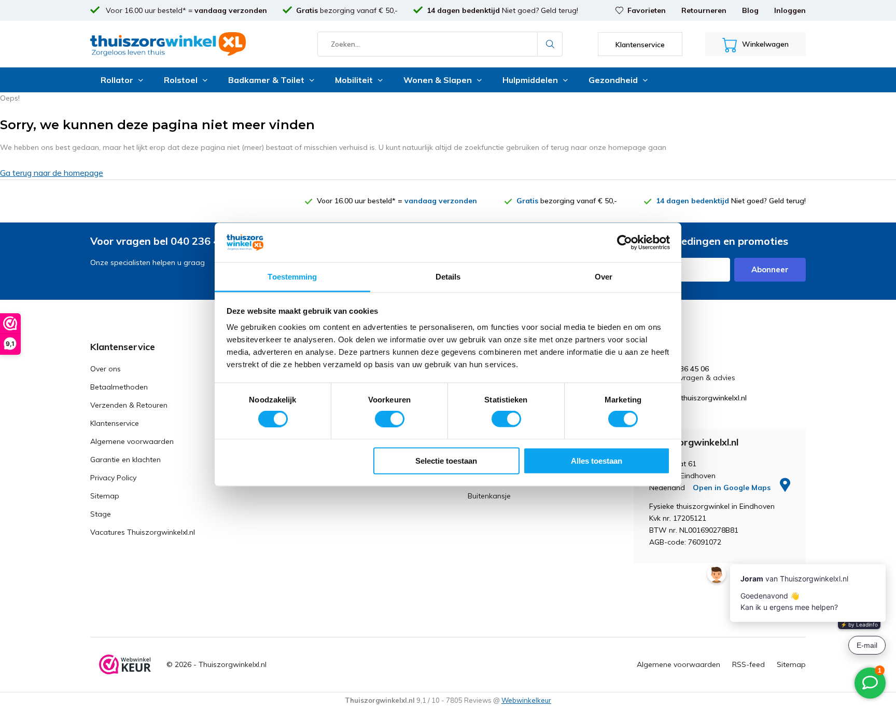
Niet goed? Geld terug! (502, 10)
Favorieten (646, 10)
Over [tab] (603, 276)
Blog (750, 10)
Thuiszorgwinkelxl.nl (233, 664)
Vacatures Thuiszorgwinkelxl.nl (142, 532)
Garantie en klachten (125, 459)
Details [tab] (448, 276)
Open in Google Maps (733, 487)
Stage (100, 514)
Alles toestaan (596, 460)
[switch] (389, 419)
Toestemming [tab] (292, 276)
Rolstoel (181, 80)
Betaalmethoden (119, 387)
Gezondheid (613, 80)
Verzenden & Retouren (128, 405)
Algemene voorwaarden (132, 441)
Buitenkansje (489, 496)
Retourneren (703, 10)
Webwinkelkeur (526, 700)
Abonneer (770, 269)
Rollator (117, 80)
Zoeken (550, 44)
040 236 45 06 (685, 369)
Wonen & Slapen (437, 80)
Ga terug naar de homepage (51, 173)
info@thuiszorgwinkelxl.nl (704, 398)
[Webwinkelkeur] (125, 664)
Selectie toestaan (446, 460)
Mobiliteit (354, 80)
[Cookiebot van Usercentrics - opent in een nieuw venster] (624, 242)
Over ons (105, 368)
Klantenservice (114, 423)
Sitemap (104, 496)
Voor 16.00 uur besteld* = (185, 10)
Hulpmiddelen (530, 80)
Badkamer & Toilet (266, 80)
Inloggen (790, 10)
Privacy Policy (113, 477)
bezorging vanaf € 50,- (347, 10)
